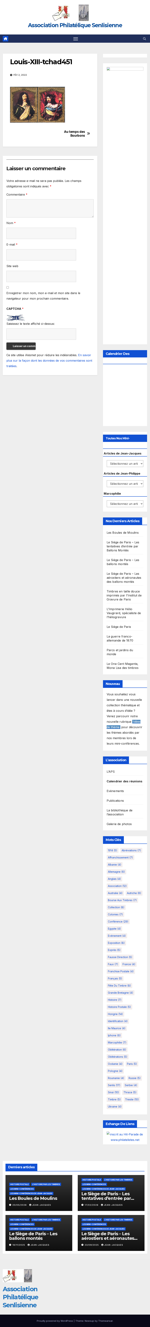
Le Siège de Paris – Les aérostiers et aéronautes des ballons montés (124, 577)
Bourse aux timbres (122, 900)
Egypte (114, 928)
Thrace (129, 1092)
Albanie (114, 864)
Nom (11, 223)
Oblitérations (117, 1056)
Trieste (132, 1099)
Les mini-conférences (22, 1189)
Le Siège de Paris (119, 627)
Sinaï (113, 1092)
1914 (112, 850)
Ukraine (115, 1106)
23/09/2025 (92, 1245)
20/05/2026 (19, 1205)
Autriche (134, 893)
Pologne (115, 1070)
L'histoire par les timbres (46, 1184)
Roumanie (116, 1078)
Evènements (115, 791)
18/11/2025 (19, 1245)
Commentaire (16, 194)
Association (117, 885)
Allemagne (116, 871)
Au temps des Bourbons (74, 133)
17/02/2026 (92, 1205)
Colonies (115, 914)
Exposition (116, 942)
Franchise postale (121, 971)
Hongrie (115, 1014)
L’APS (111, 771)
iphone (114, 1035)
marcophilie (117, 1042)
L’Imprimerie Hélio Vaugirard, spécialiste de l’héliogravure (124, 613)
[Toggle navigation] (75, 38)
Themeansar (105, 1320)
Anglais (114, 878)
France (129, 964)
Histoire (114, 999)
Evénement (117, 935)
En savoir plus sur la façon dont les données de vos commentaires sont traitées (49, 360)
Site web (12, 266)
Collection (116, 907)
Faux (113, 964)
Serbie (131, 1085)
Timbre (114, 1099)
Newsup (89, 1320)
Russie (135, 1078)
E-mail (12, 244)
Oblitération (117, 1049)
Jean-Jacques (41, 1205)
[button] (144, 39)
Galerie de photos (119, 824)
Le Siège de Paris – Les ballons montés (33, 1236)
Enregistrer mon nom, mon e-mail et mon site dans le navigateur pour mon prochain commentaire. (43, 295)
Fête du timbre (119, 985)
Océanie (115, 1063)
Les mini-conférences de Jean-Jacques (31, 1193)
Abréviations (131, 850)
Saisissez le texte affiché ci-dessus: (30, 324)
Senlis (114, 1085)
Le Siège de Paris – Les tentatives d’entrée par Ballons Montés (123, 546)
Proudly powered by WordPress (55, 1320)
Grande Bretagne (120, 992)
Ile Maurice (116, 1028)
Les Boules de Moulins (123, 532)
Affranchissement (120, 857)
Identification (118, 1021)
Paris (132, 1063)
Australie (115, 893)
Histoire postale (119, 1006)
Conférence (118, 921)
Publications (115, 800)
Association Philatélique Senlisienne (75, 25)
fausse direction (120, 957)
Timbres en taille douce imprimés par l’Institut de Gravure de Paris (124, 595)
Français (115, 978)
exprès (114, 950)
